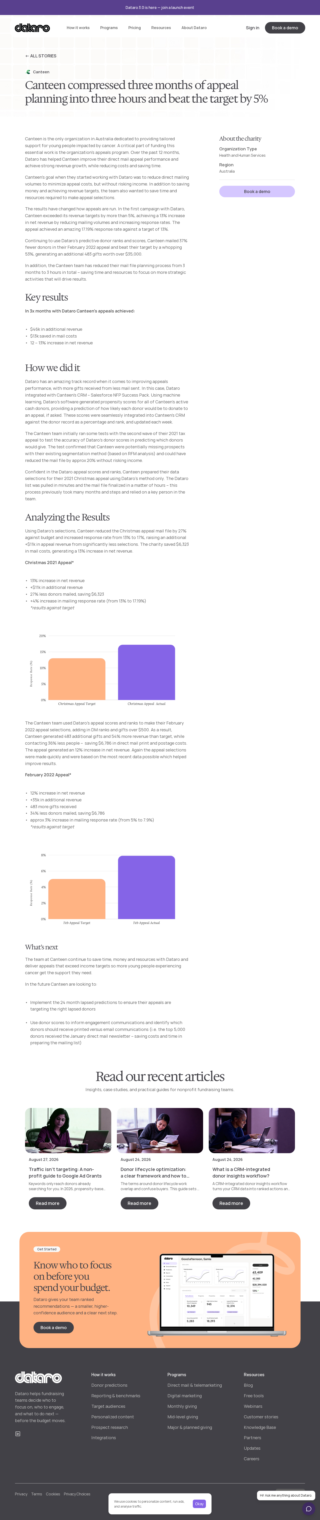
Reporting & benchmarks (115, 1395)
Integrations (103, 1437)
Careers (251, 1458)
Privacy (21, 1494)
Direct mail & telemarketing (194, 1385)
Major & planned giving (189, 1427)
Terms (36, 1494)
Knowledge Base (260, 1427)
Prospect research (109, 1427)
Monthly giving (182, 1406)
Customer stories (261, 1417)
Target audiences (108, 1406)
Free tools (254, 1395)
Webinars (253, 1406)
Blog (248, 1385)
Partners (252, 1437)
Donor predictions (109, 1385)
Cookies (53, 1494)
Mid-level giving (182, 1417)
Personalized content (112, 1417)
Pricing (134, 27)
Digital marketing (184, 1395)
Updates (252, 1448)
